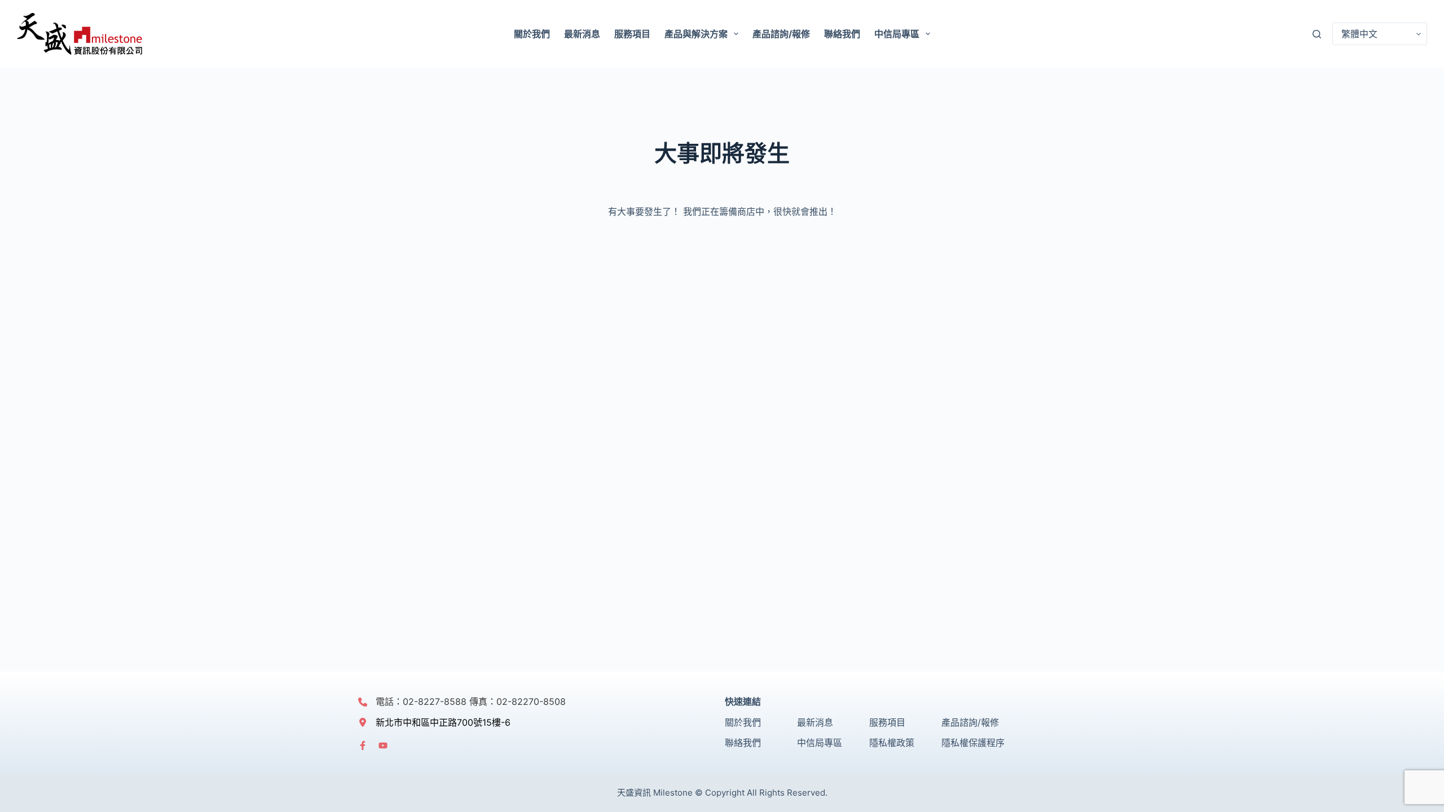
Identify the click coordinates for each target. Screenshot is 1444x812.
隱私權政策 (891, 742)
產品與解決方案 (696, 33)
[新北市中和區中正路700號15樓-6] (434, 722)
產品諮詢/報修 (781, 33)
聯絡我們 (842, 33)
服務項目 (632, 33)
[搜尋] (1317, 34)
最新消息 (582, 33)
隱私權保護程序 (973, 742)
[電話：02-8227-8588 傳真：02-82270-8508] (462, 701)
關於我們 (532, 33)
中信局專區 (896, 33)
